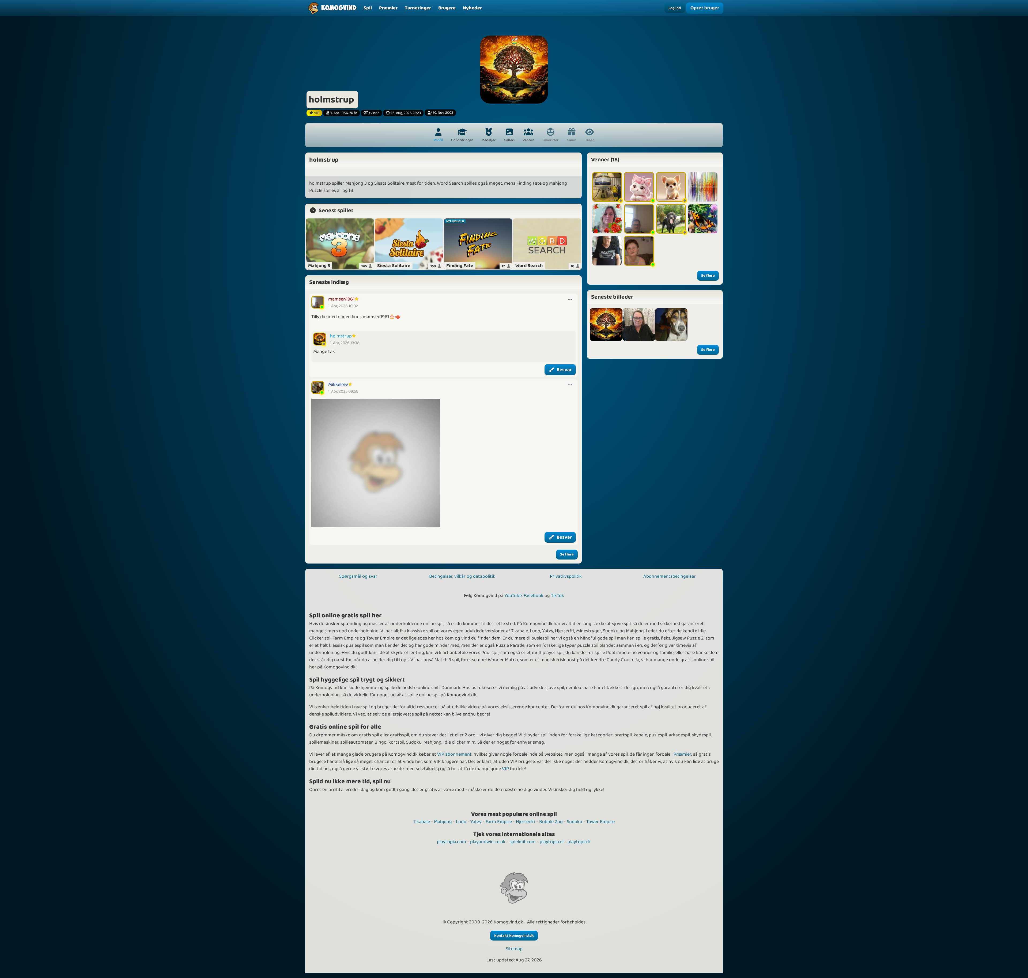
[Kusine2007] (671, 187)
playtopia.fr (579, 842)
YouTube (513, 595)
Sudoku (574, 821)
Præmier (682, 754)
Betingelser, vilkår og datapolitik (462, 576)
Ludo (461, 821)
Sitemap (514, 949)
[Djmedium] (703, 187)
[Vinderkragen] (607, 251)
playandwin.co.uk (487, 842)
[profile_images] (606, 324)
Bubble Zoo (551, 821)
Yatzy (476, 821)
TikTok (557, 595)
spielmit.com (522, 842)
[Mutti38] (607, 219)
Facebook (533, 595)
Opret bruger (704, 8)
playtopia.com (451, 842)
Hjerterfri (525, 821)
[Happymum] (671, 219)
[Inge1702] (639, 251)
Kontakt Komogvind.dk (514, 936)
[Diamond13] (703, 219)
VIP (505, 768)
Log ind (674, 8)
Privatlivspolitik (566, 576)
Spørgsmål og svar (358, 576)
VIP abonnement (454, 754)
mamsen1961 (341, 299)
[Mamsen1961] (639, 219)
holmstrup (341, 336)
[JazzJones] (607, 187)
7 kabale (421, 821)
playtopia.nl (552, 842)
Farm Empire (499, 821)
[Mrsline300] (639, 187)
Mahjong (443, 821)
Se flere (567, 554)
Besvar (564, 370)
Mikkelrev (338, 384)
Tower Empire (600, 821)
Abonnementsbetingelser (669, 576)
